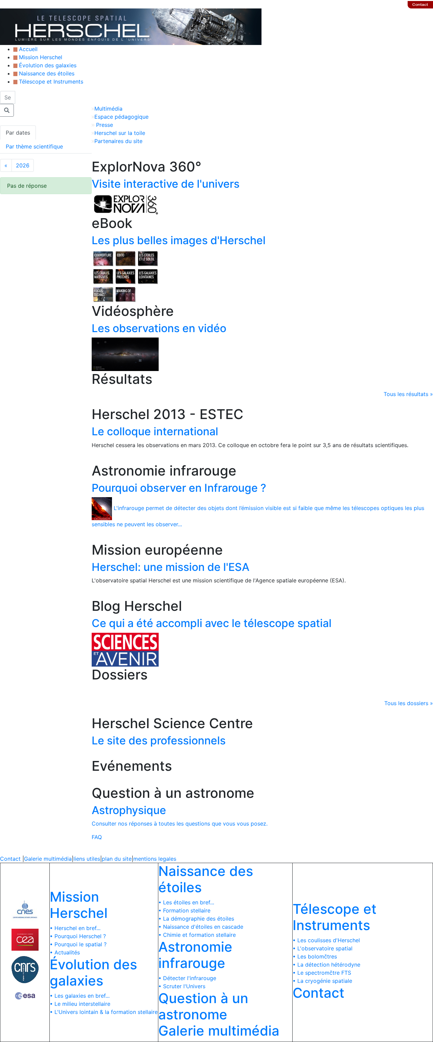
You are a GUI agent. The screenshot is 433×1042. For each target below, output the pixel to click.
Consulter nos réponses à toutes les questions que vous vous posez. (180, 823)
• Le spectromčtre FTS (322, 972)
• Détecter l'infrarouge (187, 978)
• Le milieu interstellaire (80, 1003)
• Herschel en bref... (75, 928)
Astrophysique (129, 810)
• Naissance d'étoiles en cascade (200, 926)
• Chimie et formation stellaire (197, 934)
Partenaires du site (118, 141)
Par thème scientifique (34, 146)
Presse (103, 124)
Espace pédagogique (121, 116)
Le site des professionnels (159, 740)
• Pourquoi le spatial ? (78, 944)
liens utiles (86, 858)
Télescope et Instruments (50, 81)
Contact (10, 858)
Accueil (27, 49)
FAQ (97, 837)
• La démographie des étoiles (196, 918)
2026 (22, 165)
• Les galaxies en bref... (80, 995)
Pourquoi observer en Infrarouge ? (179, 487)
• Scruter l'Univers (181, 986)
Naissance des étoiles (45, 73)
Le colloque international (155, 431)
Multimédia (108, 108)
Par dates (18, 132)
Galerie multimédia (48, 858)
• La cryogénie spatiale (322, 980)
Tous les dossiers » (408, 703)
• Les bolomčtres (315, 956)
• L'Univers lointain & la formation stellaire (104, 1012)
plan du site (117, 858)
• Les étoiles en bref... (186, 902)
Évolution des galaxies (46, 65)
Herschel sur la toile (119, 133)
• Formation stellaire (184, 910)
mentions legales (154, 858)
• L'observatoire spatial (322, 948)
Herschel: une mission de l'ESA (170, 567)
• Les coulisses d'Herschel (326, 940)
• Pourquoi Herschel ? (78, 936)
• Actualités (65, 952)
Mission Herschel (39, 57)
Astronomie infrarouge (195, 955)
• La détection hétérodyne (326, 964)
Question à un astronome (203, 1006)
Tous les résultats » (408, 394)
